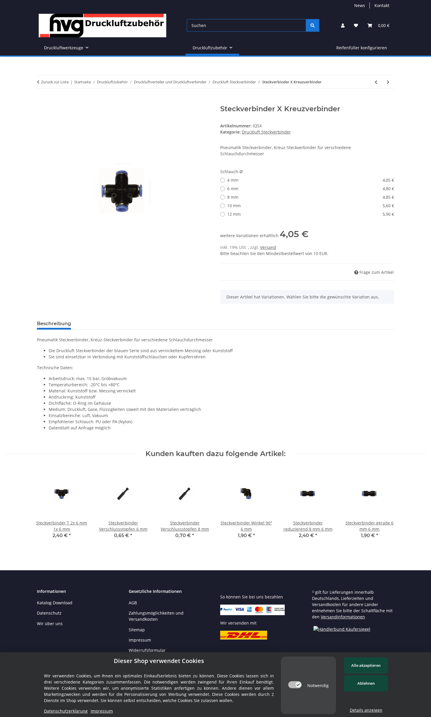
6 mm (310, 188)
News (359, 5)
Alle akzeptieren (366, 665)
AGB (133, 602)
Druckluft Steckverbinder (266, 132)
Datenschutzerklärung (66, 711)
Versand (268, 247)
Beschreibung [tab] (54, 323)
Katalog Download (54, 602)
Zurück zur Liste (55, 82)
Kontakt (381, 5)
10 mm (310, 205)
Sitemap (137, 629)
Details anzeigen (366, 710)
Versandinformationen (343, 617)
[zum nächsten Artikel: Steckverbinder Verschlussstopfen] (388, 82)
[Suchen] (312, 25)
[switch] (295, 684)
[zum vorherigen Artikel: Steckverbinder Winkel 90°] (376, 82)
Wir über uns (50, 623)
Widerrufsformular (147, 650)
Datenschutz (49, 613)
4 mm (310, 180)
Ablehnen (366, 683)
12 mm (310, 214)
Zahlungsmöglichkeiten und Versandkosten (156, 616)
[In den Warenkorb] (41, 101)
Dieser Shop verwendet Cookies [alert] (159, 661)
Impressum (140, 640)
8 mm (310, 197)
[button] (342, 25)
